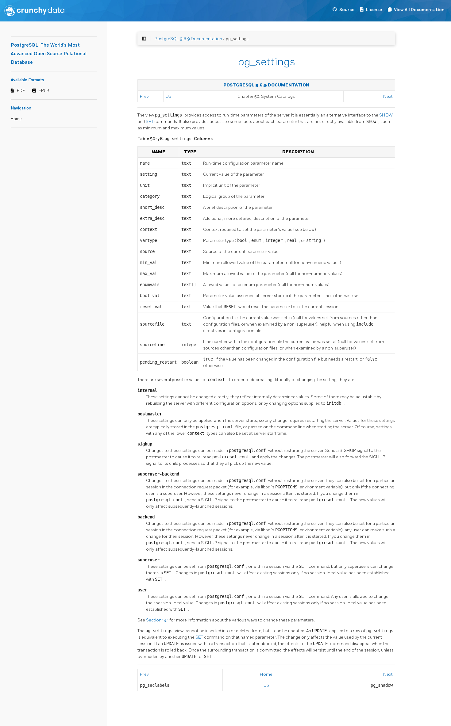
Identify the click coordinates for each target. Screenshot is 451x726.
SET (150, 121)
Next (388, 96)
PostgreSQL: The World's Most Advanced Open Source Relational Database (49, 53)
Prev (144, 96)
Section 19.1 (157, 620)
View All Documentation (419, 9)
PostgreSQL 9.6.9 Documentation (188, 38)
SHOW (386, 115)
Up (168, 96)
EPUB (44, 90)
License (374, 9)
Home (16, 119)
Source (346, 9)
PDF (21, 90)
